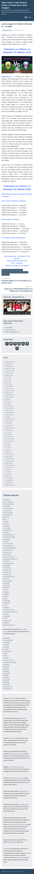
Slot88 (5, 589)
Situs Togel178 (7, 530)
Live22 (24, 718)
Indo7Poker (6, 848)
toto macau (6, 583)
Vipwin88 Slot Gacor (9, 576)
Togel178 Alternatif (8, 609)
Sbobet (5, 655)
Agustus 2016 (9, 467)
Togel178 (6, 596)
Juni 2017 (8, 445)
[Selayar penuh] (28, 313)
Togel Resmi (7, 528)
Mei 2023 (8, 379)
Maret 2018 (8, 434)
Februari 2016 (9, 478)
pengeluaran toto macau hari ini (17, 824)
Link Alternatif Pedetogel (10, 559)
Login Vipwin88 (7, 515)
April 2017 (8, 450)
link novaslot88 (7, 581)
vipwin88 (6, 541)
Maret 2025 (8, 364)
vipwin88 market (8, 543)
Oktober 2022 (9, 392)
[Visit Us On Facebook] (7, 345)
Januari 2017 (9, 456)
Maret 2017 (8, 452)
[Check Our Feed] (27, 345)
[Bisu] (26, 313)
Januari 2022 (9, 406)
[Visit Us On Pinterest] (15, 345)
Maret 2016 (8, 476)
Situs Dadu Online (23, 791)
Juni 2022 (8, 401)
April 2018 (8, 432)
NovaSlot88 (6, 565)
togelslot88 (6, 539)
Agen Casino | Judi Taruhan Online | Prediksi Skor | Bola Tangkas (14, 5)
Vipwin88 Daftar (7, 640)
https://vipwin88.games (9, 548)
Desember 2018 (9, 428)
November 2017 (9, 439)
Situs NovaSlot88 (8, 563)
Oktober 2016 (9, 463)
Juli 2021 (8, 417)
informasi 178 (7, 570)
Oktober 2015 (9, 483)
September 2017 (10, 441)
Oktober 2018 (9, 430)
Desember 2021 (9, 408)
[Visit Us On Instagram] (17, 350)
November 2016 (9, 461)
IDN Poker (6, 517)
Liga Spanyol (19, 270)
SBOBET (6, 675)
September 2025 (10, 362)
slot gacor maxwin (8, 660)
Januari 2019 (9, 425)
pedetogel (6, 666)
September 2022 (10, 395)
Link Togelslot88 (8, 508)
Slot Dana (6, 607)
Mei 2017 (8, 447)
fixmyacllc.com (7, 552)
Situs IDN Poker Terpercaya (16, 753)
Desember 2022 (9, 390)
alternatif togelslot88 (9, 537)
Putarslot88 (6, 585)
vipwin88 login (7, 688)
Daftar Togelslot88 (8, 504)
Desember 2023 (9, 368)
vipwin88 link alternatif (9, 662)
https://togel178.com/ (9, 625)
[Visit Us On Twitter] (11, 345)
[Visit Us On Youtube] (19, 345)
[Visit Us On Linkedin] (23, 345)
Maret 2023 (8, 384)
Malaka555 (6, 638)
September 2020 (10, 419)
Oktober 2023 (9, 373)
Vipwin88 (6, 532)
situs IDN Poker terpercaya (16, 767)
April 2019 (8, 423)
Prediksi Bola (24, 272)
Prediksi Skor (5, 274)
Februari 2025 (9, 366)
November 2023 (9, 370)
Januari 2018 (9, 436)
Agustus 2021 (9, 414)
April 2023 (8, 381)
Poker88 (5, 521)
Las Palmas (11, 270)
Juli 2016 (8, 469)
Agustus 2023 (9, 375)
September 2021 (10, 412)
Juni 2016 (8, 472)
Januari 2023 (9, 388)
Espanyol (4, 270)
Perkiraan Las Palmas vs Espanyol (11, 272)
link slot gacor (7, 554)
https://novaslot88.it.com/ (10, 611)
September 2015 (10, 485)
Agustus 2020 (9, 421)
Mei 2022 (8, 403)
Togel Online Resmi (9, 556)
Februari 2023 (9, 386)
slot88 (5, 605)
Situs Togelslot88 (8, 501)
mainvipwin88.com (8, 534)
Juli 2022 (8, 399)
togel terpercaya (7, 686)
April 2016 (8, 474)
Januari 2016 (9, 480)
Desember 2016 (9, 458)
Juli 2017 (8, 443)
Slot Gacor (6, 523)
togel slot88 (6, 673)
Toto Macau (6, 561)
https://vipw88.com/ (8, 545)
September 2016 (10, 465)
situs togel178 (7, 620)
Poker (5, 519)
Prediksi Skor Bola (7, 30)
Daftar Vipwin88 (7, 512)
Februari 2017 (9, 454)
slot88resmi (6, 664)
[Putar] (5, 313)
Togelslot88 (6, 499)
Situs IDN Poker (12, 842)
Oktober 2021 (9, 410)
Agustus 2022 (9, 397)
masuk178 (6, 622)
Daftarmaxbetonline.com (12, 332)
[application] (17, 306)
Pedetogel (6, 578)
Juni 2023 (8, 377)
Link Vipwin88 (7, 510)
